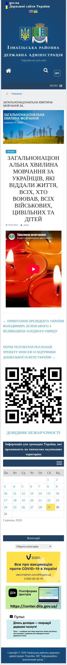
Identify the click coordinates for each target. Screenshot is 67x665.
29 (48, 507)
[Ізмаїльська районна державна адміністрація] (8, 70)
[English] (31, 11)
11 (14, 493)
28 (40, 507)
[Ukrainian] (35, 11)
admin (26, 225)
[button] (54, 85)
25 (14, 507)
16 (57, 493)
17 (5, 500)
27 (31, 507)
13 (31, 493)
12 (23, 493)
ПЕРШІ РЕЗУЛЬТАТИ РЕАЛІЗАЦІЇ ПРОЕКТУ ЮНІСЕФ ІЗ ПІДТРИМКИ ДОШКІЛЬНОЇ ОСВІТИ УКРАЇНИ (29, 352)
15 (48, 493)
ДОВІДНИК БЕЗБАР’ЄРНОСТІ (33, 432)
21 (40, 500)
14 (40, 493)
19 (23, 500)
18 (14, 500)
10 (5, 493)
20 (31, 500)
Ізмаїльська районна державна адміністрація (33, 51)
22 (48, 500)
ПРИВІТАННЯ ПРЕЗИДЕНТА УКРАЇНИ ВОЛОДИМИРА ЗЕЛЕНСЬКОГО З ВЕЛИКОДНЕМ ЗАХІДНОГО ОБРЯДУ (33, 326)
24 (5, 507)
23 (57, 500)
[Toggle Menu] (59, 463)
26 (23, 507)
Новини (16, 93)
